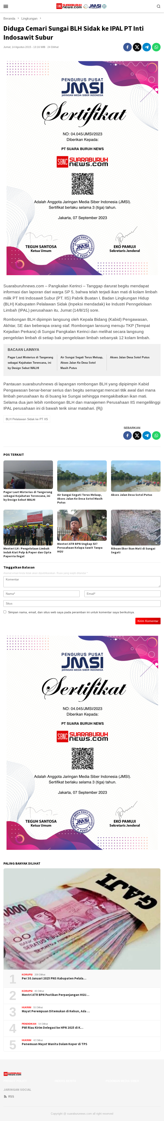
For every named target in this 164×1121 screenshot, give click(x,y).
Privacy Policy (15, 1081)
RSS (11, 1096)
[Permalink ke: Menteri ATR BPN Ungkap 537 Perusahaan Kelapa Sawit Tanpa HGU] (82, 525)
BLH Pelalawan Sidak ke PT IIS (27, 419)
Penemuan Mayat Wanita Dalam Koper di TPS (54, 1044)
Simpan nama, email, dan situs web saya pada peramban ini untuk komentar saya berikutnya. (71, 612)
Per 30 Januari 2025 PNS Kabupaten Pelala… (54, 978)
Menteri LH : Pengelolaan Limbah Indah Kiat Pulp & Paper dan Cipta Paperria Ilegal (27, 552)
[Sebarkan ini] (127, 47)
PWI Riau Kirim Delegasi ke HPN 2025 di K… (52, 1028)
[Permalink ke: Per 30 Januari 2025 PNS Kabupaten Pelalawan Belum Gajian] (82, 919)
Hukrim (26, 1007)
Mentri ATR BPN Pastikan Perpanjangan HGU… (55, 995)
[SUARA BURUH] (82, 6)
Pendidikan (29, 1024)
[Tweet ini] (137, 47)
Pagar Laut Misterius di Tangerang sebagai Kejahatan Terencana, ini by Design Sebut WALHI (30, 362)
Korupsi (27, 974)
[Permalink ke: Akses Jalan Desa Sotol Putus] (136, 476)
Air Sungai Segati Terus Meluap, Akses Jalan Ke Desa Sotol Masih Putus (81, 362)
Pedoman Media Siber (122, 1081)
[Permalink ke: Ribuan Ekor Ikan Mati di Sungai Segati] (136, 527)
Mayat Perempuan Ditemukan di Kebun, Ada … (56, 1011)
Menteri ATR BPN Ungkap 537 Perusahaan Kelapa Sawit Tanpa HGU (79, 547)
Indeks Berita (65, 1081)
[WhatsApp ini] (156, 47)
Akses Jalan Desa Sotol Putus (129, 357)
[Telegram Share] (146, 47)
